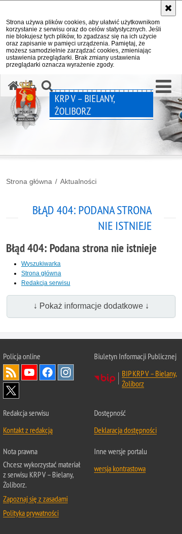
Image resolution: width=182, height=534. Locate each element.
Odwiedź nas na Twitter (11, 390)
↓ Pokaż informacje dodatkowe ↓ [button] (91, 306)
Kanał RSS (11, 372)
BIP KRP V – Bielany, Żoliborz (149, 378)
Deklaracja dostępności (125, 430)
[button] (163, 87)
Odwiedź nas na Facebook (47, 372)
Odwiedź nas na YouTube (29, 372)
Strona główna (29, 181)
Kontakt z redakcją (28, 430)
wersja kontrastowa (120, 468)
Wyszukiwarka (41, 263)
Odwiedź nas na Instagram (66, 372)
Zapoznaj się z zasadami (35, 499)
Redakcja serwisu (45, 282)
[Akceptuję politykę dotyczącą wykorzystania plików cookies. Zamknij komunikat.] (168, 8)
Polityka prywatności (31, 513)
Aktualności (78, 181)
